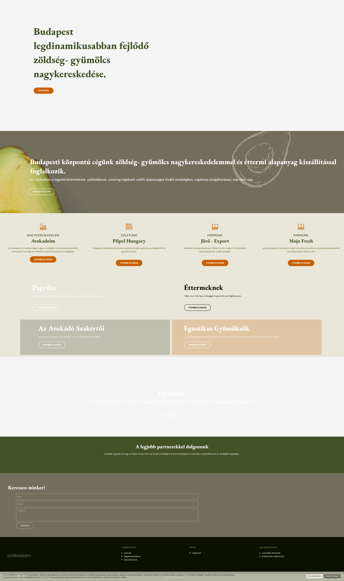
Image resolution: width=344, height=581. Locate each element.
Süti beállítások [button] (314, 576)
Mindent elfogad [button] (332, 576)
